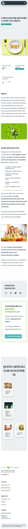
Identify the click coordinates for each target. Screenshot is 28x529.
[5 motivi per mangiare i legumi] (8, 385)
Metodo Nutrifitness (6, 487)
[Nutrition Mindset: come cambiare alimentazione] (8, 405)
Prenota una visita (14, 336)
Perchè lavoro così (5, 498)
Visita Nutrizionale (5, 484)
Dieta (3, 24)
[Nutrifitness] (3, 3)
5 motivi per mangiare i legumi (8, 392)
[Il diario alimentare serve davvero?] (8, 427)
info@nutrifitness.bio (6, 513)
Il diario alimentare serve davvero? (7, 434)
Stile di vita (8, 24)
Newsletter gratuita (5, 490)
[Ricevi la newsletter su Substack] (6, 474)
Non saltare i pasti (19, 433)
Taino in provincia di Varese (13, 329)
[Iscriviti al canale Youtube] (4, 474)
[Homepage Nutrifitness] (10, 467)
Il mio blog (3, 504)
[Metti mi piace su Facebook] (8, 474)
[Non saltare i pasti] (20, 427)
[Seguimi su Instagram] (2, 474)
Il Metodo (3, 501)
